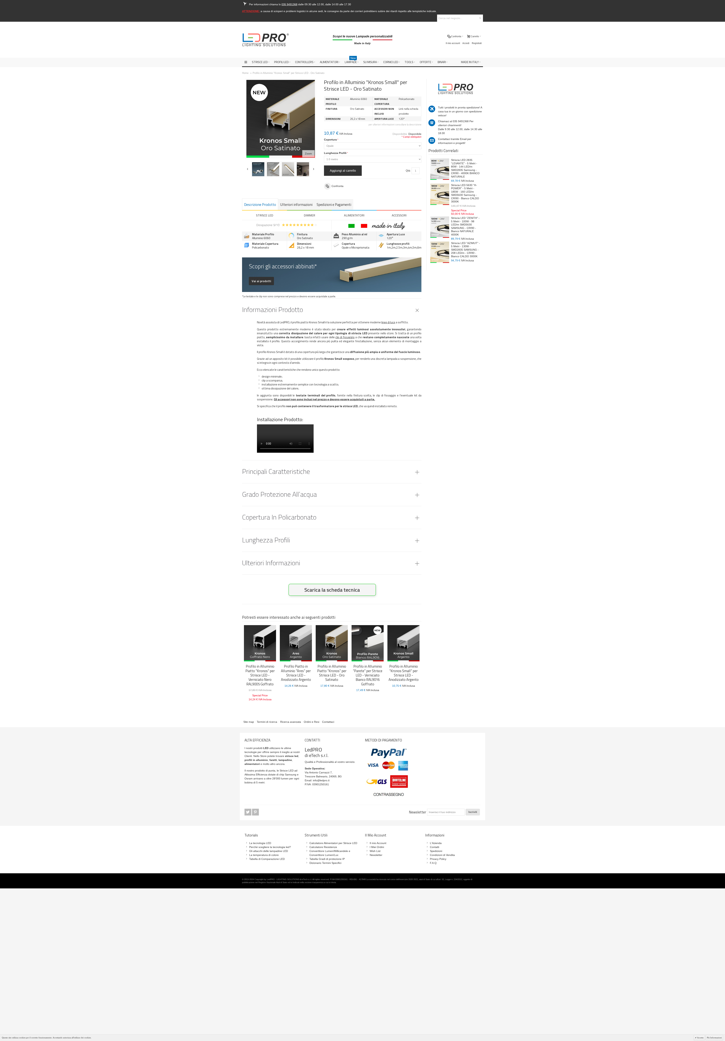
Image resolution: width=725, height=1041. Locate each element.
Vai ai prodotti (261, 281)
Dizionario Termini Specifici (325, 862)
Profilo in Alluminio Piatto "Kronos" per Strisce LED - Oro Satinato (331, 673)
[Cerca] (480, 18)
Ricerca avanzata (290, 721)
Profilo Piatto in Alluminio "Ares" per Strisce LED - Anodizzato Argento (296, 673)
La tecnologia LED (260, 843)
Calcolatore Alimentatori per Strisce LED (333, 843)
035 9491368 (461, 121)
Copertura (330, 139)
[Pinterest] (255, 812)
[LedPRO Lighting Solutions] (265, 40)
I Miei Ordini (377, 847)
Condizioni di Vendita (442, 854)
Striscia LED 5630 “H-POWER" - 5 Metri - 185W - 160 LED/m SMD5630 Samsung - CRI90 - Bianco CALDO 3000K (465, 193)
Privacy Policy (438, 858)
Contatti (434, 847)
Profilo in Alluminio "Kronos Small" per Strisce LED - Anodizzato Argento (404, 673)
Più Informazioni (714, 1037)
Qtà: (408, 170)
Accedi (465, 43)
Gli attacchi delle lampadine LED (268, 851)
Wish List (375, 851)
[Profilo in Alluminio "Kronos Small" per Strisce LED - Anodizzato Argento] (403, 643)
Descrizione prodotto (260, 204)
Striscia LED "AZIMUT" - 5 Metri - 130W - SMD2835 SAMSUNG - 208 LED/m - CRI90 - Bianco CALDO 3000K (465, 250)
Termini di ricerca (267, 721)
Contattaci (328, 721)
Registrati (477, 43)
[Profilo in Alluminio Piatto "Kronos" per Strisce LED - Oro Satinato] (332, 643)
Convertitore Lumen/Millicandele (328, 851)
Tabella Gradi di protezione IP (327, 858)
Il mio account (453, 43)
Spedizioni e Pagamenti (334, 204)
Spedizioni (436, 851)
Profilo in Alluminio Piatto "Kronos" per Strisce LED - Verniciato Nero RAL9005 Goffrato (260, 675)
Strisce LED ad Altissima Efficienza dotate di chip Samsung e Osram (271, 774)
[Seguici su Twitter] (248, 812)
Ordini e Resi (311, 721)
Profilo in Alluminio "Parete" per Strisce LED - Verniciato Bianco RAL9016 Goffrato (367, 675)
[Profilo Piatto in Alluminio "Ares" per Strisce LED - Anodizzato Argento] (296, 643)
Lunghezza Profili (335, 152)
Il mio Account (378, 843)
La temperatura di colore (264, 854)
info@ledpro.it (321, 780)
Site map (248, 721)
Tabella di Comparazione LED (267, 858)
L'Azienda (436, 843)
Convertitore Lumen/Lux (323, 854)
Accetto (700, 1037)
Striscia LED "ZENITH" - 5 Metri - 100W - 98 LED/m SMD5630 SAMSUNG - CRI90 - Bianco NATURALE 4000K (465, 226)
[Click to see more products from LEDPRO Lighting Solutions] (455, 88)
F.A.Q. (433, 862)
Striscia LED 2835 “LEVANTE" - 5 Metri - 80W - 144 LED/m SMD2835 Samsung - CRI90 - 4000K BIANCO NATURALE (465, 168)
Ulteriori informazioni (296, 204)
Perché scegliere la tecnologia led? (270, 847)
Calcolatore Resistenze (323, 847)
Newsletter (417, 812)
